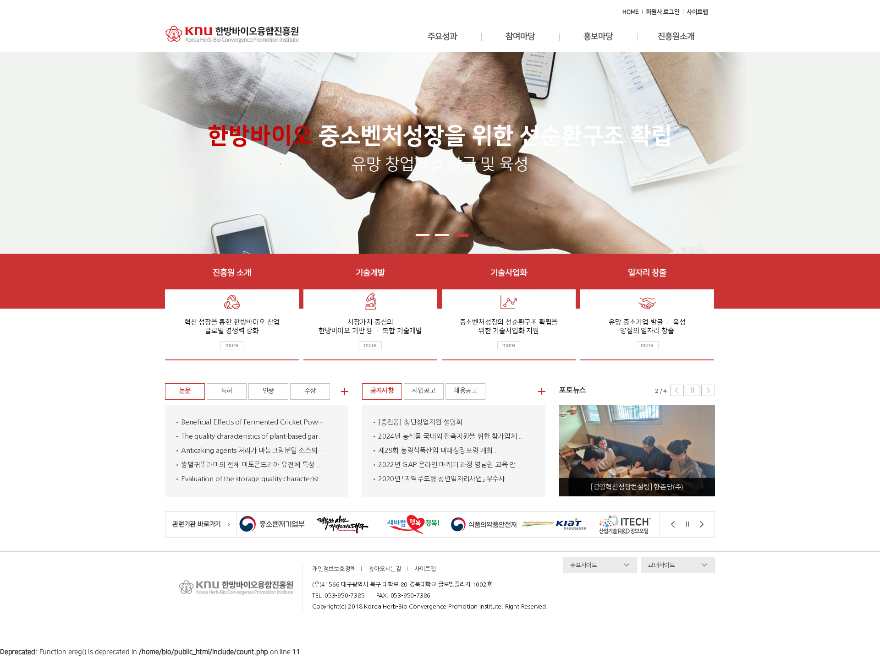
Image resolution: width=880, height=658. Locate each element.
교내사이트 (661, 565)
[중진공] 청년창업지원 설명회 (420, 422)
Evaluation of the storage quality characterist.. (251, 478)
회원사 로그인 (663, 12)
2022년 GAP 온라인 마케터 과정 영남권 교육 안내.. (452, 464)
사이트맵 (697, 12)
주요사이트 (583, 565)
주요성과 (442, 36)
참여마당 (520, 36)
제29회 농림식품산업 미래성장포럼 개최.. (437, 450)
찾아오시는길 (384, 569)
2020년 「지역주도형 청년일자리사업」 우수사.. (443, 478)
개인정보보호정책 (333, 569)
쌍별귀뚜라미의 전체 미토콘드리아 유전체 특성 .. (250, 464)
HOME (630, 12)
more (232, 345)
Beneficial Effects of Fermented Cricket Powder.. (256, 422)
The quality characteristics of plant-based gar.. (251, 436)
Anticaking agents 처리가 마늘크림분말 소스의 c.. (253, 450)
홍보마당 (597, 36)
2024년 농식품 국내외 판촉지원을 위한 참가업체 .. (450, 436)
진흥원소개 (676, 36)
